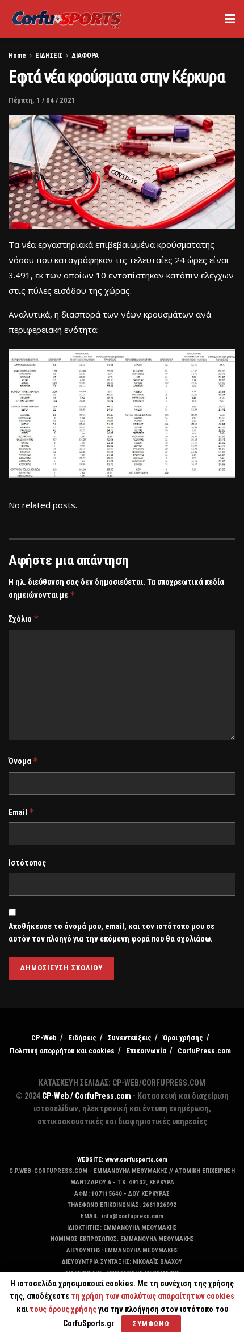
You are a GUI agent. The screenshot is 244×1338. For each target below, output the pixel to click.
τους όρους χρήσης (64, 1309)
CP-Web (44, 1037)
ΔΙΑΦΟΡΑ (85, 56)
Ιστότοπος (27, 862)
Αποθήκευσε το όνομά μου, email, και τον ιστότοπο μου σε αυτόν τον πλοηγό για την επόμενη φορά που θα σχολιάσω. (111, 932)
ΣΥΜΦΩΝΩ (151, 1323)
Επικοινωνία (146, 1050)
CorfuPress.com (204, 1050)
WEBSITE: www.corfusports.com (122, 1159)
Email (22, 812)
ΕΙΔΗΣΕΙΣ (48, 56)
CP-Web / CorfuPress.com (86, 1095)
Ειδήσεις (82, 1037)
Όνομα (24, 760)
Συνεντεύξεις (130, 1037)
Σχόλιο (24, 618)
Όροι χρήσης (183, 1037)
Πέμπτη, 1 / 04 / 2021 (42, 100)
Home (17, 56)
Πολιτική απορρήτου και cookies (62, 1050)
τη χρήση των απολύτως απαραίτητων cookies (152, 1296)
